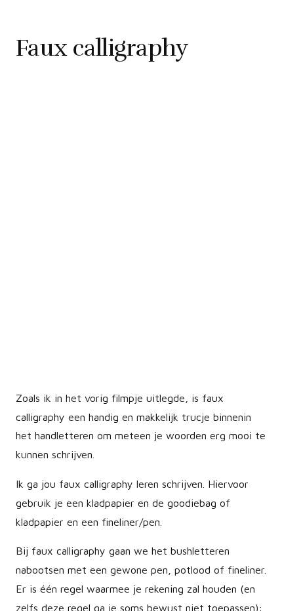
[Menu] (18, 601)
